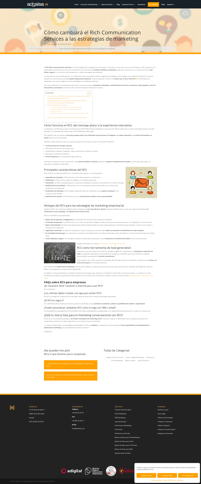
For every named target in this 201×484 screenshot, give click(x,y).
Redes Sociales (130, 360)
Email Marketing (117, 360)
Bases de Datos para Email (124, 441)
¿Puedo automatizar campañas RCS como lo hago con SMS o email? (70, 113)
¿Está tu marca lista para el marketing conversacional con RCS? (67, 118)
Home (31, 49)
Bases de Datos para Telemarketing (127, 437)
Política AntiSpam (164, 425)
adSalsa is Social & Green (166, 429)
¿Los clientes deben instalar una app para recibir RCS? (66, 109)
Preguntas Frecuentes (165, 433)
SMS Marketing (120, 418)
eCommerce (150, 357)
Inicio (76, 4)
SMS (137, 79)
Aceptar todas (146, 475)
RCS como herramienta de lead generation (61, 103)
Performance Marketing (123, 425)
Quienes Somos (127, 4)
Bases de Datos (106, 4)
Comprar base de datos (123, 410)
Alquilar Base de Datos (123, 453)
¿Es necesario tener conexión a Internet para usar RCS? (67, 107)
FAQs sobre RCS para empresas (57, 105)
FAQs (163, 4)
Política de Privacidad (169, 480)
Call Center (118, 429)
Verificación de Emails (122, 433)
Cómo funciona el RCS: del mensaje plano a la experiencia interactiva (69, 96)
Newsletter (142, 4)
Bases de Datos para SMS (124, 449)
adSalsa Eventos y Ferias (114, 357)
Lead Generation (143, 360)
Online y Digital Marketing (49, 49)
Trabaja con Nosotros (165, 422)
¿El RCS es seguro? (57, 111)
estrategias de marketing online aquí (112, 244)
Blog (118, 4)
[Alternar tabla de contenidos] (88, 93)
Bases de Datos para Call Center (126, 445)
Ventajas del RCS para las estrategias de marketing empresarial (67, 101)
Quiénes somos (163, 410)
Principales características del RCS (58, 98)
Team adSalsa (52, 44)
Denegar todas (167, 475)
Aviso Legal (180, 480)
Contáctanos (153, 4)
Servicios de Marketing (89, 4)
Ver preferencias (188, 475)
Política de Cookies (156, 480)
